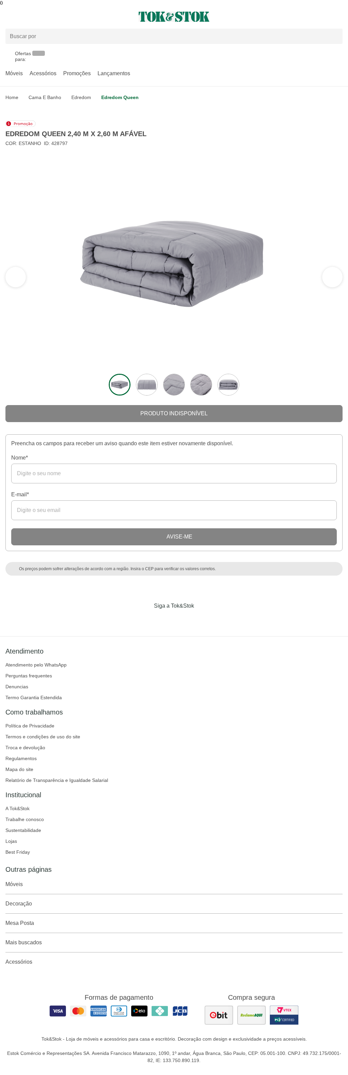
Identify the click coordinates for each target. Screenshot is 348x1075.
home (11, 97)
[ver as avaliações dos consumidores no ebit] (219, 1015)
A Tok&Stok (17, 808)
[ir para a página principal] (174, 17)
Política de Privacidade (29, 725)
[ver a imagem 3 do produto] (174, 385)
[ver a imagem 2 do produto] (147, 385)
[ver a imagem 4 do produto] (201, 385)
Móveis (14, 73)
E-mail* (20, 494)
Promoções (77, 73)
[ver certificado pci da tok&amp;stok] (284, 1015)
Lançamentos (114, 73)
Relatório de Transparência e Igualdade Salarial (56, 780)
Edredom (81, 97)
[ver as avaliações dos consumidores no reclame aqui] (251, 1015)
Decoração (18, 903)
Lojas (11, 841)
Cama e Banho (45, 97)
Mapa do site (19, 769)
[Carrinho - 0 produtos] (338, 17)
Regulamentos (21, 758)
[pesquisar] (334, 36)
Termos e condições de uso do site (42, 736)
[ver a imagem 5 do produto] (228, 385)
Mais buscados (23, 942)
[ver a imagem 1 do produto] (119, 385)
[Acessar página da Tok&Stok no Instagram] (164, 619)
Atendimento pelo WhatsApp (36, 665)
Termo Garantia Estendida (33, 697)
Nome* (19, 458)
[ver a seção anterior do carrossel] (332, 277)
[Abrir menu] (57, 17)
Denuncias (16, 686)
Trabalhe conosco (24, 819)
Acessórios (43, 73)
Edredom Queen (120, 97)
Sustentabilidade (23, 830)
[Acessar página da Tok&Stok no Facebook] (145, 619)
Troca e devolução (25, 747)
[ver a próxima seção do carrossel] (15, 277)
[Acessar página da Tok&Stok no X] (202, 619)
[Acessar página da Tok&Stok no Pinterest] (183, 619)
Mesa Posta (19, 923)
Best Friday (17, 852)
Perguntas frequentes (28, 675)
